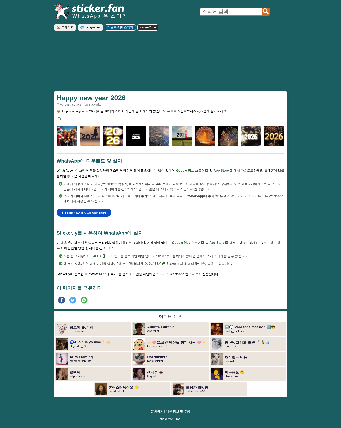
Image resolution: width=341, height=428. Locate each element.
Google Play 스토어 (190, 170)
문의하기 (157, 411)
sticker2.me (148, 27)
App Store (222, 170)
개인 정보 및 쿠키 (178, 411)
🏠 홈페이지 (65, 27)
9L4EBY (96, 256)
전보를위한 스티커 (120, 27)
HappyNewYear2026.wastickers (86, 212)
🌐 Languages (90, 27)
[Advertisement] (170, 62)
